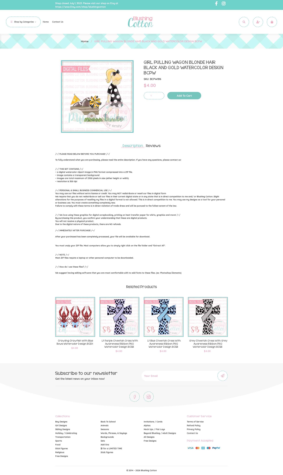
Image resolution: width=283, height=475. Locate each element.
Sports (58, 440)
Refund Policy (193, 425)
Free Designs (61, 456)
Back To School (108, 421)
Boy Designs (61, 421)
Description (133, 146)
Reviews (153, 146)
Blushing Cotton (149, 470)
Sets (103, 440)
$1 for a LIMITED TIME (111, 448)
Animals (104, 425)
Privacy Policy (193, 429)
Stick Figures (61, 448)
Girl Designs (61, 425)
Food (57, 444)
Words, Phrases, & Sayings (114, 433)
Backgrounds (107, 437)
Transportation (62, 437)
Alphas (147, 425)
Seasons (105, 429)
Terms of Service (195, 421)
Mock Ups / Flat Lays (154, 429)
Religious (59, 452)
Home (84, 41)
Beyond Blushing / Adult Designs (160, 433)
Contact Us (192, 433)
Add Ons (105, 444)
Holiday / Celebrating (66, 433)
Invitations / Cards (153, 421)
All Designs (149, 437)
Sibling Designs (62, 429)
